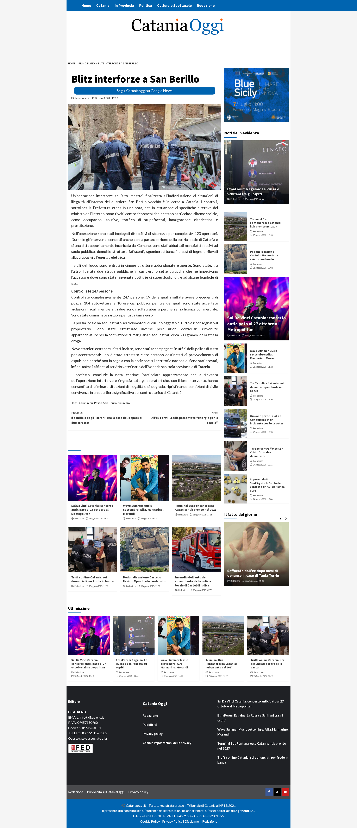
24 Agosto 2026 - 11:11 (263, 464)
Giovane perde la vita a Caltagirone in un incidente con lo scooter (266, 419)
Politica (145, 5)
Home (86, 5)
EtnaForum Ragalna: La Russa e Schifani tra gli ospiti (253, 191)
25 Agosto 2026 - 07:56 (202, 590)
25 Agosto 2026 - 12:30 (98, 586)
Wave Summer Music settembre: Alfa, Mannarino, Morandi (143, 510)
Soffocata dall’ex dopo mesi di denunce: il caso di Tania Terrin (253, 573)
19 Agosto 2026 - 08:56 (254, 580)
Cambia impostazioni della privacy (167, 743)
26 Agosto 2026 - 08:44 (254, 199)
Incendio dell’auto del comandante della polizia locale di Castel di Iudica (193, 581)
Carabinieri (86, 403)
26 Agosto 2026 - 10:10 (98, 518)
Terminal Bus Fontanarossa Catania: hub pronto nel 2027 (195, 508)
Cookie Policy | (151, 821)
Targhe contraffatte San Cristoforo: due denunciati (266, 452)
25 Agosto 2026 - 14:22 (150, 518)
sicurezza (124, 403)
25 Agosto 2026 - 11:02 (150, 586)
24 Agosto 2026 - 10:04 (263, 499)
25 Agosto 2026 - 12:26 (263, 432)
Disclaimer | (193, 821)
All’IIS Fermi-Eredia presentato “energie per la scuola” (184, 418)
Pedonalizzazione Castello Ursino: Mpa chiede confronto (144, 579)
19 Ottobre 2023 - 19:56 (105, 98)
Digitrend (241, 811)
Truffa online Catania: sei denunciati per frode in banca (92, 579)
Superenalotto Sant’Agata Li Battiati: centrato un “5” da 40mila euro (267, 485)
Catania (102, 5)
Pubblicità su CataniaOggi (105, 792)
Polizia (98, 403)
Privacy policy (153, 734)
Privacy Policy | (173, 821)
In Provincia (124, 5)
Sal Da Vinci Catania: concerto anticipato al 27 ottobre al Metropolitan (92, 510)
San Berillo (110, 403)
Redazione (206, 5)
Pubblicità (150, 724)
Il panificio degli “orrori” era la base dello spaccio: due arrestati (106, 418)
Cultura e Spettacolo (174, 5)
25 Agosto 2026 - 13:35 (202, 514)
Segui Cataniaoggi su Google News (145, 90)
